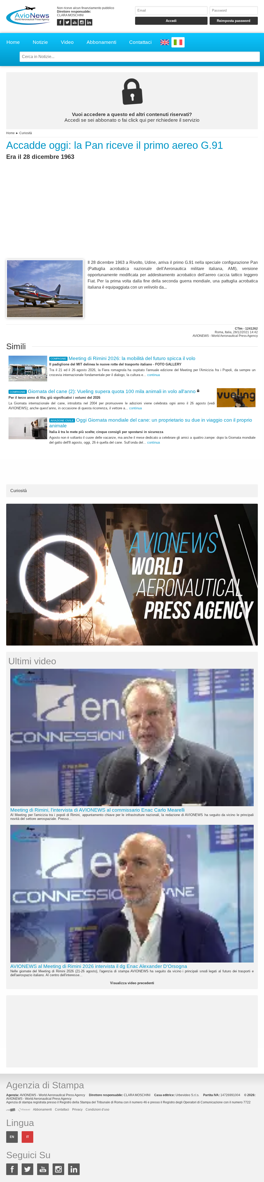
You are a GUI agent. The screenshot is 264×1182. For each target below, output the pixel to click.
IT (27, 1137)
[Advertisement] (132, 219)
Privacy (77, 1109)
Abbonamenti (101, 42)
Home (13, 42)
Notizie (40, 42)
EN (12, 1137)
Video (67, 42)
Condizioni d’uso (97, 1109)
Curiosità (25, 133)
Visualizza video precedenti (132, 983)
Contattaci (140, 42)
